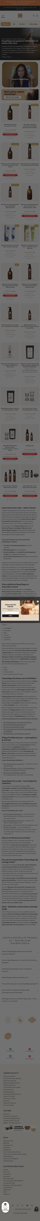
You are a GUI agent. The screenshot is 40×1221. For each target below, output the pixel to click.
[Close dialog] (38, 601)
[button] (5, 1207)
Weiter (10, 615)
